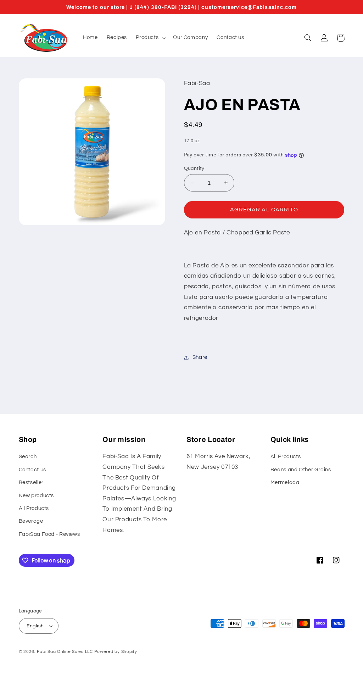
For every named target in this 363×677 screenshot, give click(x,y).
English (35, 625)
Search (28, 456)
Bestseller (31, 482)
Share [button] (199, 357)
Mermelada (285, 482)
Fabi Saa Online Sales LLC (65, 652)
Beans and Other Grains (300, 469)
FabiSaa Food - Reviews (49, 534)
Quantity (194, 168)
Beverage (31, 521)
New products (36, 495)
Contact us (32, 469)
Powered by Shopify (115, 652)
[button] (150, 38)
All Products (34, 508)
